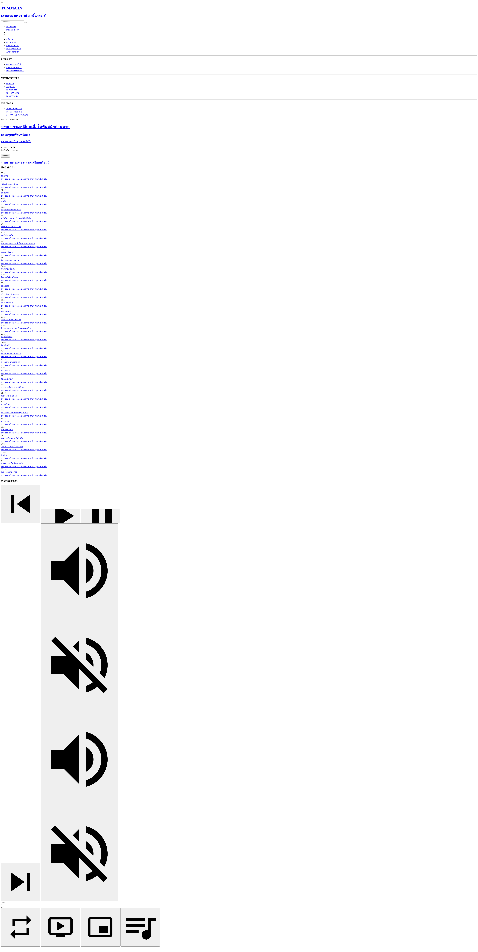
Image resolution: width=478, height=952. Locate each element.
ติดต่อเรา (10, 83)
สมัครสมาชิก (11, 90)
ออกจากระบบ (12, 96)
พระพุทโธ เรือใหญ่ (14, 112)
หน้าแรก (9, 39)
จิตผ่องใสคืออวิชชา (9, 277)
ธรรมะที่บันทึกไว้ (13, 64)
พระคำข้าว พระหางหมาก (17, 115)
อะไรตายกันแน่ (7, 303)
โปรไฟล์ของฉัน (12, 93)
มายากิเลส (5, 404)
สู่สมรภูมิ (5, 193)
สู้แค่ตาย (4, 176)
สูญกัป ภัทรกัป (7, 235)
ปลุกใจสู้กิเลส (6, 337)
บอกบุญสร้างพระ (13, 49)
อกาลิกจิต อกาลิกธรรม (11, 353)
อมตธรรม (5, 370)
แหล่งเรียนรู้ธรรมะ (14, 109)
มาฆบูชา (5, 421)
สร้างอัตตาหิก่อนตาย (10, 294)
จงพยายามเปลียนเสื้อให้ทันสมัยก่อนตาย (18, 243)
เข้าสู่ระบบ (10, 87)
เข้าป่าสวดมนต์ (12, 52)
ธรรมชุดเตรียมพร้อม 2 (11, 179)
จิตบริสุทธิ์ (5, 345)
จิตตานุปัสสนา (7, 379)
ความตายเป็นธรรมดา (10, 362)
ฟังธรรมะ (5, 156)
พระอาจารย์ (11, 27)
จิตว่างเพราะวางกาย (10, 260)
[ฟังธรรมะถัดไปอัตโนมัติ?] (20, 927)
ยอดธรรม (5, 286)
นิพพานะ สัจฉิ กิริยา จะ (11, 227)
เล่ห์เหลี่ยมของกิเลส (9, 184)
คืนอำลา (4, 455)
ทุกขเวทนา (6, 311)
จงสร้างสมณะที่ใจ (9, 396)
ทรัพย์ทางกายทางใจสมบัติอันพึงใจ (16, 218)
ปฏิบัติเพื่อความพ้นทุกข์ (11, 210)
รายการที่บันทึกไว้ (14, 68)
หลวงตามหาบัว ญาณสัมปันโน (34, 179)
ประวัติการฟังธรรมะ (15, 71)
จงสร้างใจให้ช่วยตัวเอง (11, 320)
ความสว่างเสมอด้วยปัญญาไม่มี (14, 413)
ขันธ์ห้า (4, 201)
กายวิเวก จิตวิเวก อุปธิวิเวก (12, 387)
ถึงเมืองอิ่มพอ (7, 252)
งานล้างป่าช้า (7, 430)
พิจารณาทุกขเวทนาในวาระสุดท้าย (16, 328)
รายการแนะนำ (12, 30)
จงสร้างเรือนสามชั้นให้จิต (12, 438)
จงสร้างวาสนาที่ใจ (9, 472)
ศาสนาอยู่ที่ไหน (8, 269)
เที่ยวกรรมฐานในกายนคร (12, 447)
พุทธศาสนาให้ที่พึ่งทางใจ (12, 463)
